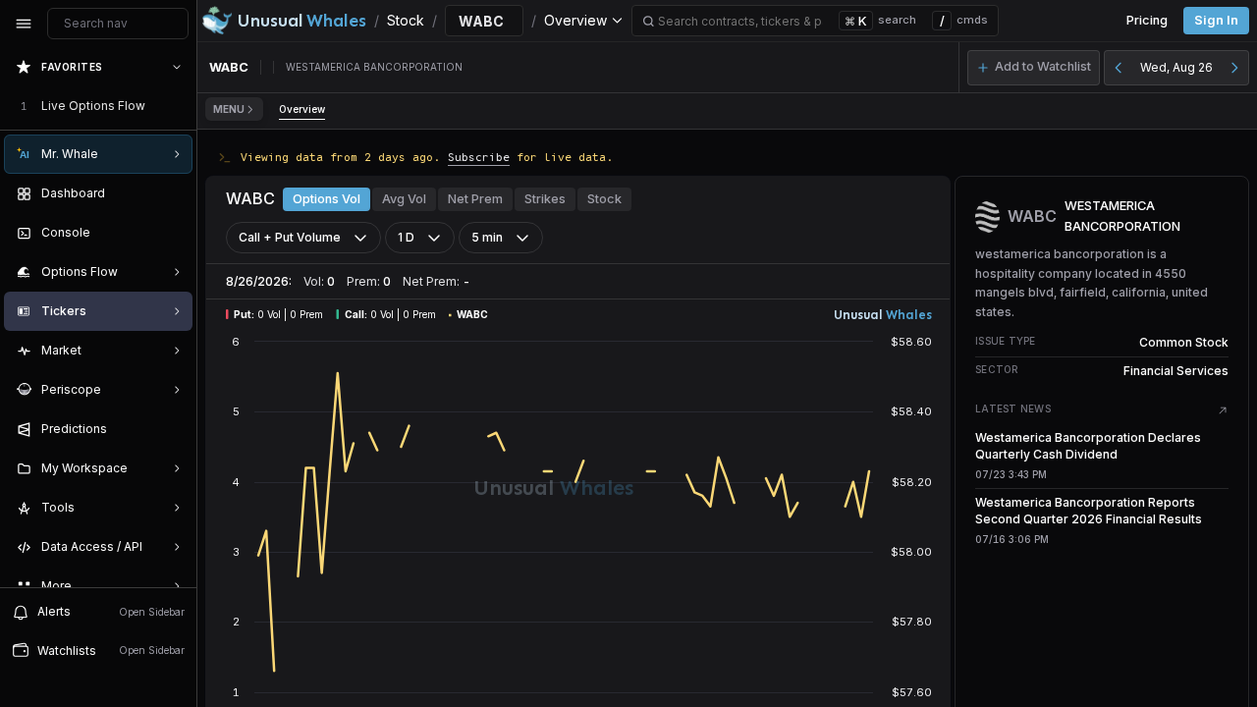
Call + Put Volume (290, 237)
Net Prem (475, 198)
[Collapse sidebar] (23, 23)
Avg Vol (404, 198)
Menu (229, 109)
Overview (302, 109)
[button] (1033, 68)
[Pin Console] (173, 232)
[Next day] (1234, 68)
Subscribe (479, 156)
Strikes (545, 198)
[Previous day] (1118, 68)
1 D (406, 237)
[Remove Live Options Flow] (179, 106)
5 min (487, 237)
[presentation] (98, 317)
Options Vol (326, 198)
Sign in (1216, 20)
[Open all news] (1223, 410)
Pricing (1147, 20)
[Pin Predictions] (173, 429)
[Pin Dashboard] (173, 193)
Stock (604, 198)
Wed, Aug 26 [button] (1176, 67)
